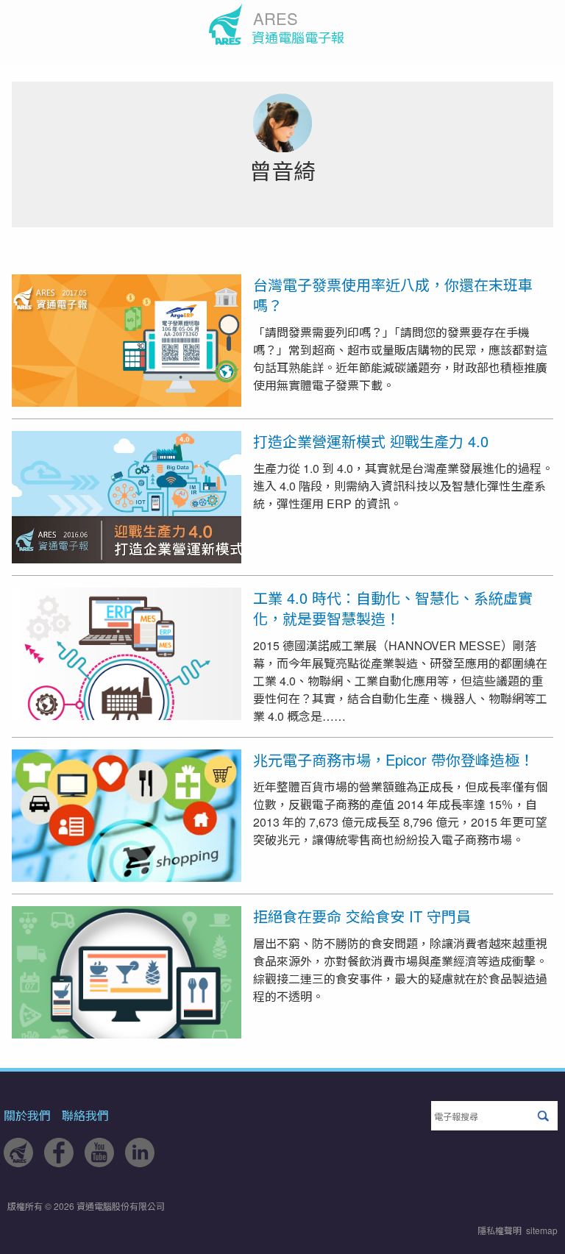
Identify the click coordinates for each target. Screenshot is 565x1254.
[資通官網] (18, 1162)
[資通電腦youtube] (99, 1162)
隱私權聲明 (499, 1230)
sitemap (542, 1230)
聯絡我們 (85, 1115)
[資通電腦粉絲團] (59, 1162)
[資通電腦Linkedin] (139, 1162)
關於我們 (27, 1115)
